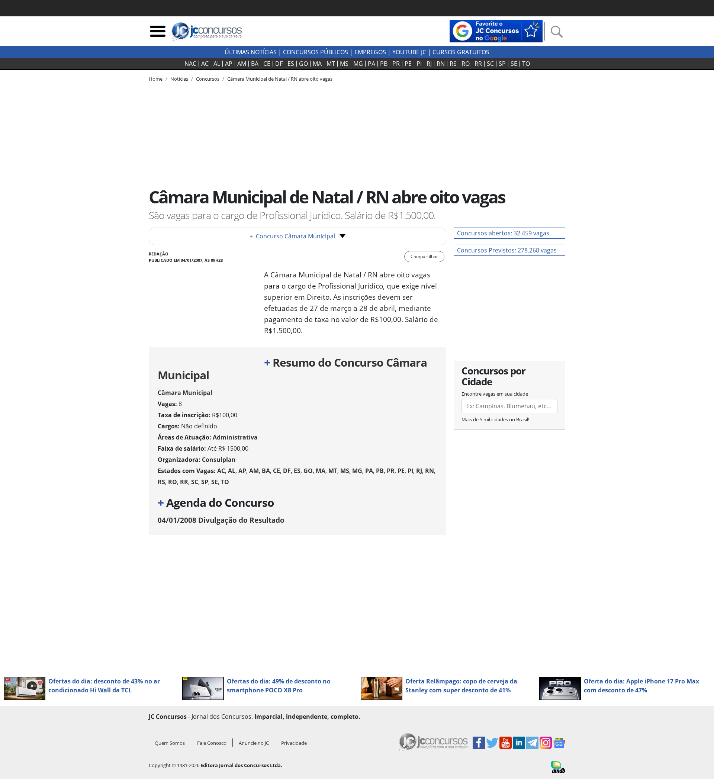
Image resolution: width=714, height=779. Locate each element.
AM (241, 64)
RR (478, 64)
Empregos (370, 52)
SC (490, 64)
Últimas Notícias (251, 52)
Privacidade (294, 743)
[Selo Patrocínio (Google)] (496, 30)
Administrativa (235, 437)
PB (383, 64)
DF (279, 64)
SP (502, 64)
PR (396, 64)
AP (228, 64)
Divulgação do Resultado (221, 520)
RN (441, 64)
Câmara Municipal (185, 393)
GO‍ (303, 64)
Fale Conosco (211, 743)
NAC (190, 64)
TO (526, 64)
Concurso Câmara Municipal (292, 236)
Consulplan (219, 460)
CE (266, 64)
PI (419, 64)
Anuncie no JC (254, 743)
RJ (429, 64)
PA (371, 64)
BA (254, 64)
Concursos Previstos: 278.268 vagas (507, 250)
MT (331, 64)
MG (358, 64)
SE (514, 64)
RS (453, 64)
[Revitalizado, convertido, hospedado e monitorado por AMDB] (558, 766)
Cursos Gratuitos (460, 52)
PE (408, 64)
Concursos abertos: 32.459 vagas (503, 233)
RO (465, 64)
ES (290, 64)
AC (205, 64)
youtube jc (409, 52)
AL (216, 64)
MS (344, 64)
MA (317, 64)
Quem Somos (170, 743)
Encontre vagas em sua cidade (494, 393)
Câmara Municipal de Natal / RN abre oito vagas (279, 78)
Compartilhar (424, 256)
